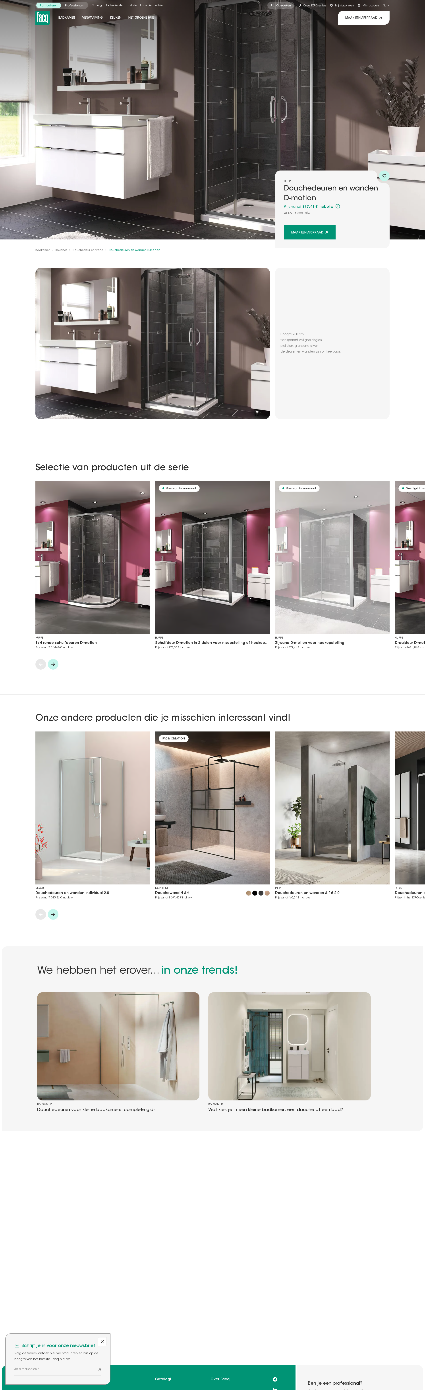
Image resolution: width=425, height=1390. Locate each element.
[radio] (48, 5)
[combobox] (386, 5)
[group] (61, 5)
